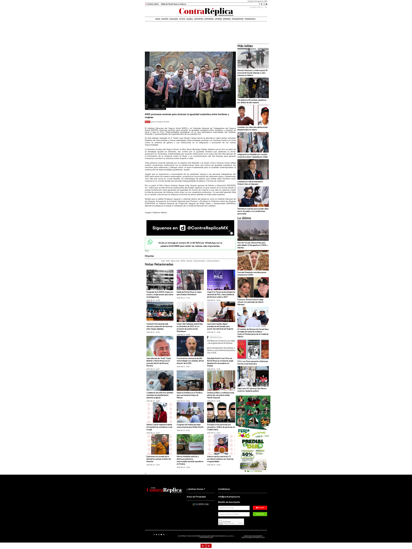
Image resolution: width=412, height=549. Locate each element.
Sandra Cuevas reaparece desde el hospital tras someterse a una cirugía (159, 427)
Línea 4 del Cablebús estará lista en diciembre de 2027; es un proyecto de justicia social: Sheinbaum (190, 328)
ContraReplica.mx (206, 537)
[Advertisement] (190, 36)
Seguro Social (175, 261)
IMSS (167, 261)
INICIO (157, 19)
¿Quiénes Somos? (256, 7)
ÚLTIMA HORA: (153, 4)
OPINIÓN (218, 19)
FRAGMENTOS (238, 19)
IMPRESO (227, 19)
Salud (163, 261)
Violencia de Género (213, 261)
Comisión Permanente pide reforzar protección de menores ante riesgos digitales (159, 326)
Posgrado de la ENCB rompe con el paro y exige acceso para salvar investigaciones (159, 294)
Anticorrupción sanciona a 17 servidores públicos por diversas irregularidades (220, 459)
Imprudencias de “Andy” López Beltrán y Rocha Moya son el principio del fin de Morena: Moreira (158, 362)
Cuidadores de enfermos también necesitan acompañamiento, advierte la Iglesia (159, 395)
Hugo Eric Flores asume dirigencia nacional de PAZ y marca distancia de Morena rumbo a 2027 (221, 294)
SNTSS (183, 261)
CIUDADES (173, 19)
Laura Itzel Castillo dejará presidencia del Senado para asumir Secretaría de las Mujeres (220, 326)
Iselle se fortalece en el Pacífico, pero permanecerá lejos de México (190, 395)
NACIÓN (164, 19)
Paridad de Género (199, 261)
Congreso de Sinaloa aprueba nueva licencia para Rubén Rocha (190, 425)
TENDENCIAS (250, 19)
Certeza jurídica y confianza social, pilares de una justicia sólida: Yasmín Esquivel (220, 395)
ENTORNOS (209, 19)
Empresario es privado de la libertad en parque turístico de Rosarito (158, 459)
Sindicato (189, 261)
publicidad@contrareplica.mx (253, 537)
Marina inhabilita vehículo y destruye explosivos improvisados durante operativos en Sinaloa (190, 460)
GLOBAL (189, 19)
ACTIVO (182, 19)
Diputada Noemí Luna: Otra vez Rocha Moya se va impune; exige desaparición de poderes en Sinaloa (220, 362)
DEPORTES (198, 19)
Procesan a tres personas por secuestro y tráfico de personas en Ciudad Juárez (221, 427)
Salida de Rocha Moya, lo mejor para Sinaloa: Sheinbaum (181, 4)
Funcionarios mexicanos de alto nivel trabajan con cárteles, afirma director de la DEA (190, 361)
